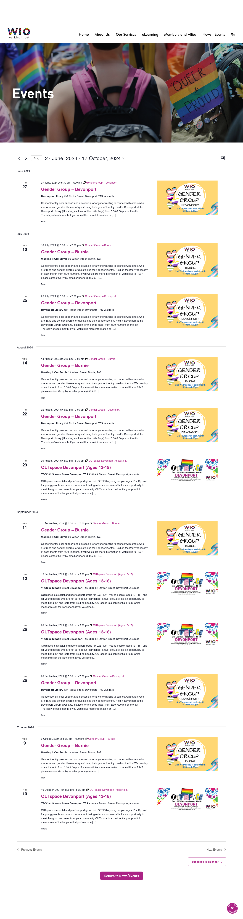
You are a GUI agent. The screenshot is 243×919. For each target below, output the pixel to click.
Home (84, 34)
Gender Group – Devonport (68, 189)
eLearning (150, 34)
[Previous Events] (19, 158)
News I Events (213, 34)
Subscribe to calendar (205, 861)
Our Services (126, 34)
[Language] (232, 34)
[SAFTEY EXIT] (232, 908)
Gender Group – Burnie (65, 252)
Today (36, 158)
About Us (102, 34)
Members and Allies (180, 34)
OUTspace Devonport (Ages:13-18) (76, 467)
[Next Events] (26, 158)
